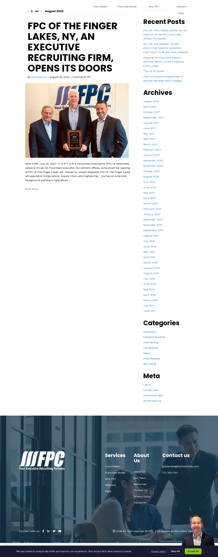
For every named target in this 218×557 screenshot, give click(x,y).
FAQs (108, 491)
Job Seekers (150, 347)
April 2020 (149, 198)
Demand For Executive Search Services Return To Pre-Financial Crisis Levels (163, 61)
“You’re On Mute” (153, 71)
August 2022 (151, 101)
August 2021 (151, 122)
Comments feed (153, 395)
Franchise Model (115, 472)
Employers (149, 331)
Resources (140, 484)
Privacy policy (158, 551)
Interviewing (150, 342)
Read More (31, 189)
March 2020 (150, 203)
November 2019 (152, 225)
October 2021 (151, 112)
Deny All (175, 551)
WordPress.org (152, 400)
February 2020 (152, 208)
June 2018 (149, 284)
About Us (139, 471)
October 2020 (151, 171)
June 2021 (149, 128)
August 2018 (151, 273)
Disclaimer (140, 502)
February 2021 (152, 149)
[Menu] (197, 10)
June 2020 (149, 187)
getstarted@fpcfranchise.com (173, 18)
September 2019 (153, 230)
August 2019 (151, 235)
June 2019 (149, 246)
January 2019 (151, 268)
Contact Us (140, 490)
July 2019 (149, 241)
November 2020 (153, 165)
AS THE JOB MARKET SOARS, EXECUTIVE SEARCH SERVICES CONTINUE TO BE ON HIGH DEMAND (165, 48)
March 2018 (150, 300)
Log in (147, 384)
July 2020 (149, 181)
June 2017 (149, 310)
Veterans (110, 484)
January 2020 (151, 214)
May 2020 (149, 192)
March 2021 (150, 144)
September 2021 (153, 117)
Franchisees (112, 466)
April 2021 (149, 138)
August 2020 (151, 176)
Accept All (193, 551)
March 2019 (150, 262)
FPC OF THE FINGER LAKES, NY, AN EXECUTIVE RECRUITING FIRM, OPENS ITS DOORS (72, 47)
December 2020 (153, 160)
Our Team (140, 477)
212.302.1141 (134, 18)
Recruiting (149, 363)
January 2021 (151, 155)
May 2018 (149, 289)
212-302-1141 (170, 472)
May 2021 (149, 133)
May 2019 (149, 251)
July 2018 (149, 278)
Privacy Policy (142, 496)
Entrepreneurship (154, 336)
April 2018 (149, 294)
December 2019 (152, 219)
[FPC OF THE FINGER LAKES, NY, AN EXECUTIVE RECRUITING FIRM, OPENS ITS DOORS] (77, 120)
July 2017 (149, 305)
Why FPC (110, 478)
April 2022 (149, 106)
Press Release (151, 358)
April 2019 (149, 257)
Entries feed (150, 390)
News (146, 353)
